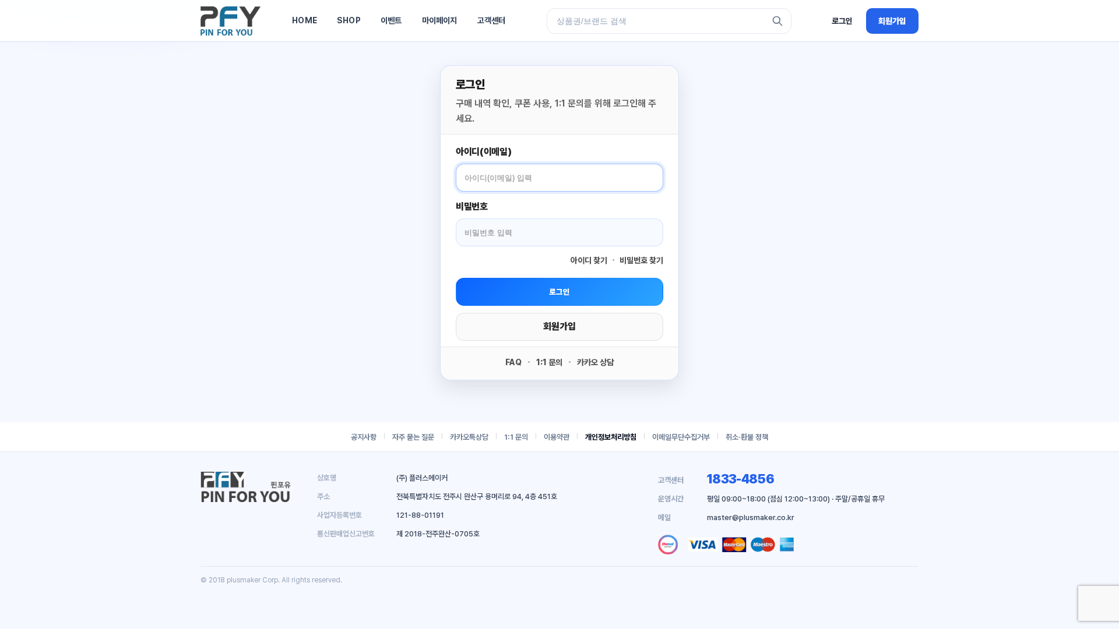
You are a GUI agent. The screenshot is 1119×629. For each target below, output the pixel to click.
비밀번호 (472, 206)
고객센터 (491, 20)
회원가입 (892, 21)
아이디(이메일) (483, 151)
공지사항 (363, 437)
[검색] (777, 21)
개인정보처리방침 (610, 437)
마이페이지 (440, 20)
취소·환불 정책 (747, 437)
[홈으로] (230, 21)
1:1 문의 (549, 362)
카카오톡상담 (469, 437)
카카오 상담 (595, 362)
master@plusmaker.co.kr (750, 517)
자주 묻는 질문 (413, 437)
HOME (304, 20)
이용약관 (556, 437)
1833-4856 (740, 479)
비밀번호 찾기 (641, 260)
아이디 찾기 (589, 260)
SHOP (349, 20)
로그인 (842, 21)
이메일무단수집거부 (681, 437)
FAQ (513, 362)
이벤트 (391, 20)
